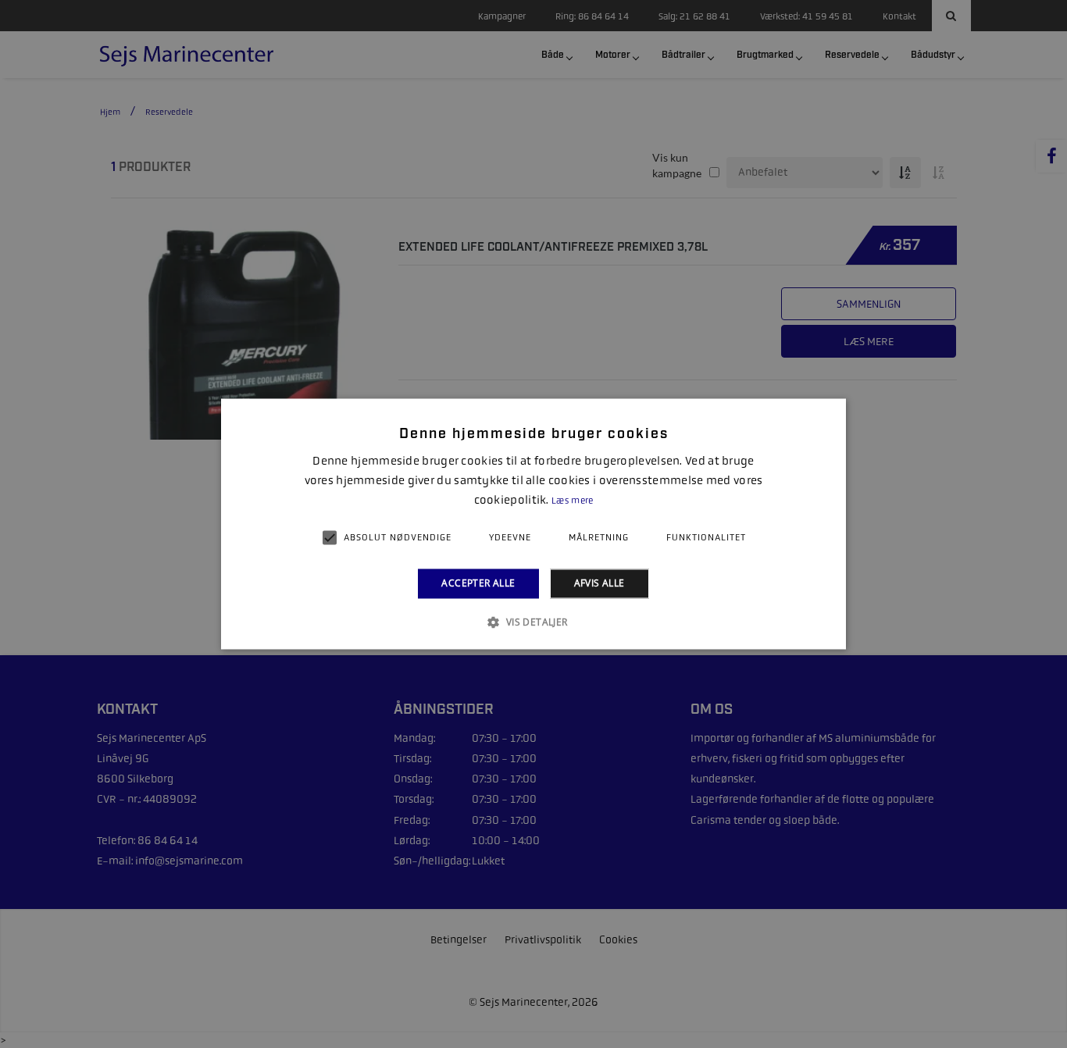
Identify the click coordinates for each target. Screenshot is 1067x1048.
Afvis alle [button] (599, 583)
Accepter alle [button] (478, 583)
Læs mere (572, 500)
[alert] (533, 524)
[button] (533, 622)
